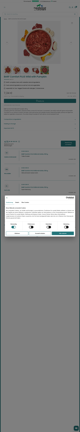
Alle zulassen (62, 233)
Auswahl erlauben (40, 233)
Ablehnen (17, 233)
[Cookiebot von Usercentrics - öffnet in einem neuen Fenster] (67, 198)
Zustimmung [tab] (9, 202)
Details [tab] (17, 202)
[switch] (31, 227)
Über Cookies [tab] (25, 202)
